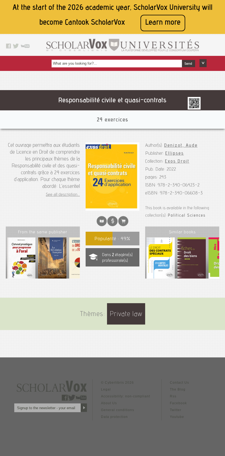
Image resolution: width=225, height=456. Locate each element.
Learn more (163, 23)
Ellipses (174, 153)
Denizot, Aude (181, 145)
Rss (173, 396)
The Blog (177, 389)
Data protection (114, 417)
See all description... (63, 195)
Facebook (178, 403)
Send (188, 63)
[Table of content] (112, 225)
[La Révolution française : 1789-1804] (52, 260)
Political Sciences (187, 216)
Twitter (175, 410)
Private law (126, 314)
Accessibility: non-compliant (125, 396)
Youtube (177, 417)
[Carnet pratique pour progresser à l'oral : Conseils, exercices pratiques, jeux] (21, 260)
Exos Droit (177, 161)
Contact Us (179, 383)
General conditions (117, 410)
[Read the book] (101, 225)
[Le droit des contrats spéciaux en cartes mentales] (161, 259)
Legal (106, 389)
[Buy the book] (123, 225)
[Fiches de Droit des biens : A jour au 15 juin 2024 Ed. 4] (192, 259)
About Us (109, 403)
